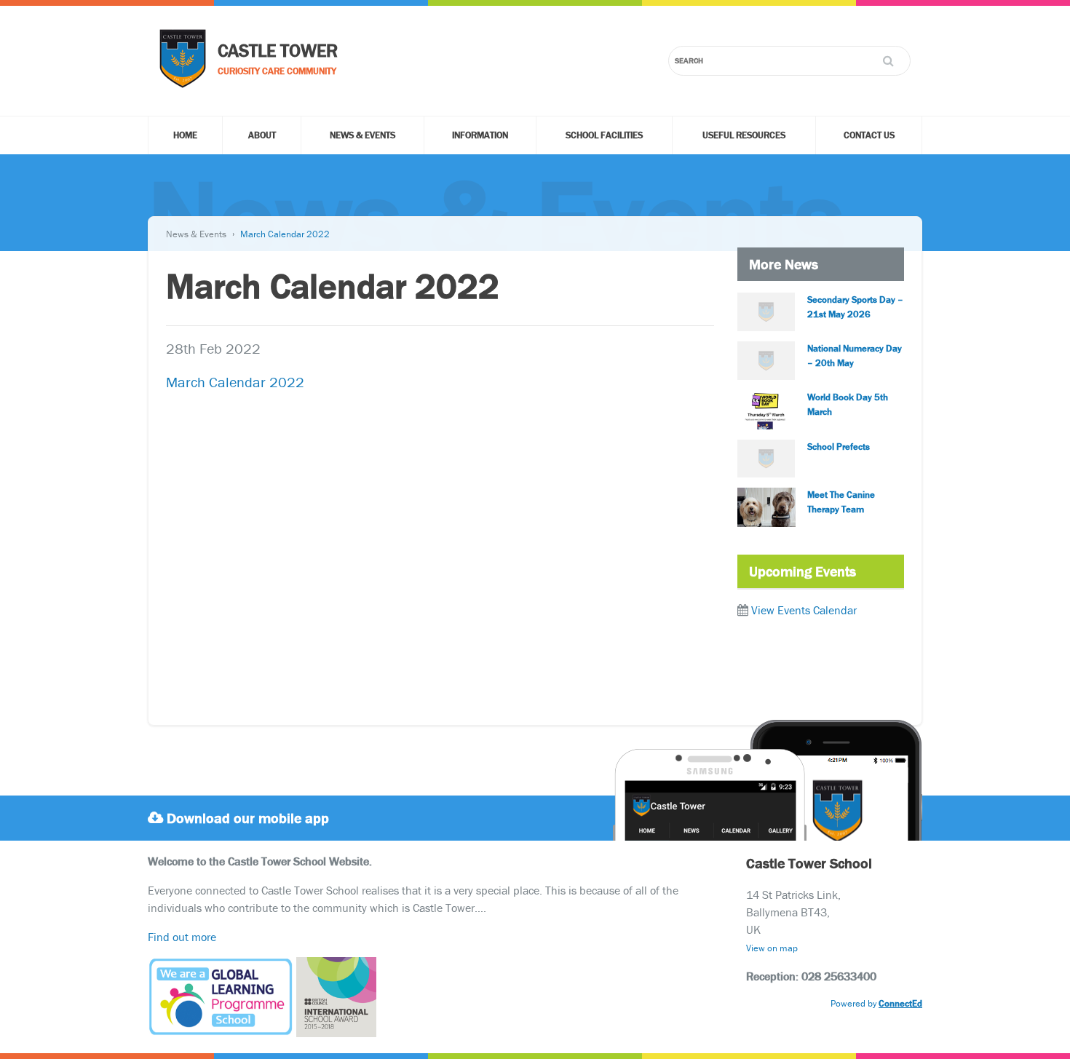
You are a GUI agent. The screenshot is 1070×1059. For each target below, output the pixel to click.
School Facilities (604, 135)
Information (480, 135)
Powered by (876, 1003)
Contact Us (869, 135)
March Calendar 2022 (285, 234)
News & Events (362, 135)
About (262, 135)
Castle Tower (278, 50)
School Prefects (838, 446)
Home (185, 135)
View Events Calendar (804, 610)
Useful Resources (743, 135)
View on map (772, 948)
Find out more (182, 936)
